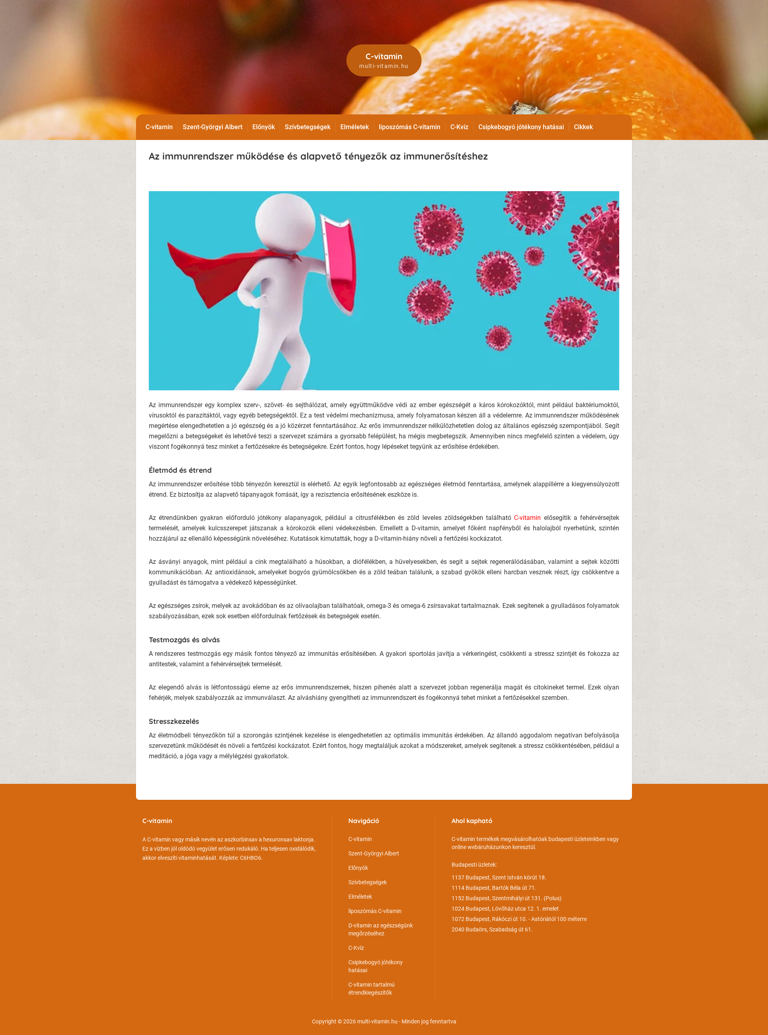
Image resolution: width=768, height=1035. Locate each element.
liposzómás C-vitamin (409, 127)
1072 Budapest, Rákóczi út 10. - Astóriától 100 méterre (519, 919)
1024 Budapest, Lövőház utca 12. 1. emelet (505, 908)
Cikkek (583, 127)
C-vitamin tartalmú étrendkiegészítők (371, 988)
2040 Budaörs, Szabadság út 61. (492, 929)
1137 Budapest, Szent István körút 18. (499, 877)
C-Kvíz (459, 127)
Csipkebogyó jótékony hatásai (521, 127)
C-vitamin (159, 127)
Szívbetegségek (307, 127)
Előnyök (263, 127)
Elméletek (354, 127)
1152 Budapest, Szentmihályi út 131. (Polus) (507, 898)
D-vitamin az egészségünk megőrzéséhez (380, 929)
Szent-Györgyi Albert (212, 127)
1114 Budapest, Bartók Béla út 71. (494, 888)
